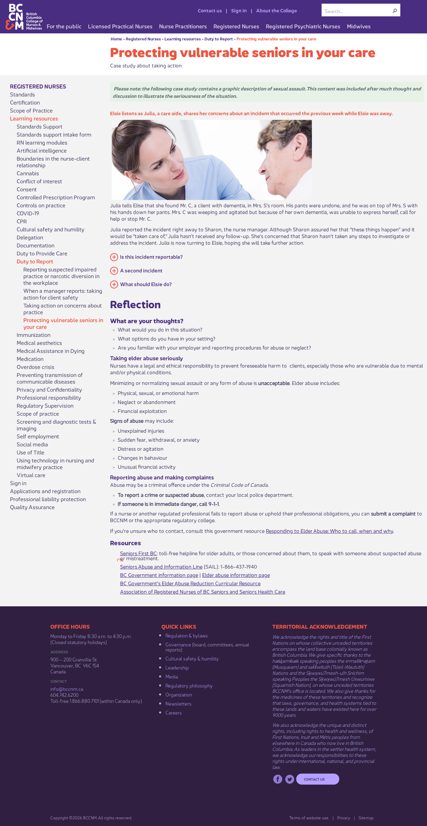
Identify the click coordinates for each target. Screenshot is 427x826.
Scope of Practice (31, 110)
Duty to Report (218, 38)
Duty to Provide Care (42, 253)
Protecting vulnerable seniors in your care (276, 38)
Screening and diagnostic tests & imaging (56, 424)
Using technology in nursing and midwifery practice (55, 463)
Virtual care (31, 475)
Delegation (30, 237)
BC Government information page (159, 574)
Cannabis (28, 173)
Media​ (171, 676)
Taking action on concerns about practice (62, 308)
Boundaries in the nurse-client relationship (53, 161)
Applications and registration (45, 491)
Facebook (277, 779)
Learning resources (182, 38)
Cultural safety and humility (50, 229)
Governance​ (178, 644)
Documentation (35, 245)
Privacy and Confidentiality (49, 389)
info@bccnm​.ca (66, 688)
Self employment (38, 436)
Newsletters (178, 703)
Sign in (239, 10)
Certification (25, 102)
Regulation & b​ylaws (186, 635)
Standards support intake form (54, 134)
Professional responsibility (49, 397)
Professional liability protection (48, 499)
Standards (22, 94)
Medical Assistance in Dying (50, 351)
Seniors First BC (138, 553)
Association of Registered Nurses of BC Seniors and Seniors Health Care (202, 591)
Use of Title (30, 452)
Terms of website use (309, 817)
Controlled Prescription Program (56, 197)
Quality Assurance (32, 507)
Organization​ (178, 694)
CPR (22, 221)
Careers (173, 712)
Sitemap (366, 817)
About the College (276, 10)
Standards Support (39, 126)
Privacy (343, 817)
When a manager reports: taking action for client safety (62, 293)
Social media (32, 444)
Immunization (33, 335)
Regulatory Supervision (45, 405)
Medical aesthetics (39, 343)
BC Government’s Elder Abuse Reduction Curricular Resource (190, 583)
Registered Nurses (143, 38)
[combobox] (358, 11)
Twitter (289, 779)
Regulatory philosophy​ (189, 685)
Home (116, 38)
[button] (395, 10)
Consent (27, 189)
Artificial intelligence (42, 150)
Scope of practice (38, 413)
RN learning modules (42, 142)
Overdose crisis (35, 367)
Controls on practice (41, 205)
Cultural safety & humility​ (192, 658)
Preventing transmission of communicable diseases (50, 378)
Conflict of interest (39, 181)
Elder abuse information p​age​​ (236, 574)
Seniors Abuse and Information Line (161, 566)
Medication (30, 359)
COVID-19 (28, 213)
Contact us (210, 10)
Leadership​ (177, 667)
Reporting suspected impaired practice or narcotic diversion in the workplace (61, 275)
